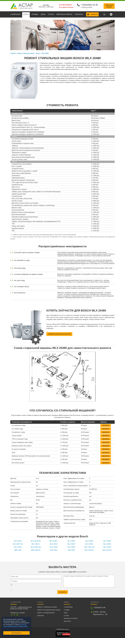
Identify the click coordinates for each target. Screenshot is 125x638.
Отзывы (35, 14)
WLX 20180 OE (36, 541)
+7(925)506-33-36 (89, 5)
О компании (15, 14)
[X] (17, 615)
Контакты (79, 14)
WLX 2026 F (54, 541)
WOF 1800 (53, 550)
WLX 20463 (107, 544)
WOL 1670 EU (107, 550)
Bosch (38, 53)
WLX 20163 (18, 541)
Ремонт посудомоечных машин (48, 610)
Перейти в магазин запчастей (59, 334)
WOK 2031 (71, 550)
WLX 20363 (89, 541)
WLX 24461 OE (89, 547)
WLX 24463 (107, 547)
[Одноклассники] (14, 615)
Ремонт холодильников (45, 612)
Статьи (51, 14)
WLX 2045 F (71, 544)
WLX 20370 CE (18, 544)
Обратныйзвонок (109, 6)
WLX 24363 (53, 547)
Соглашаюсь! (16, 633)
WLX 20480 (45, 53)
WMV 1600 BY (36, 550)
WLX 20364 (107, 541)
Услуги (26, 14)
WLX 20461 (89, 544)
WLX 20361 (71, 541)
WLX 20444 (53, 544)
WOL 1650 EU (89, 550)
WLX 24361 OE (36, 547)
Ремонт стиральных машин (25, 53)
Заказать (105, 425)
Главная (12, 53)
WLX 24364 (71, 547)
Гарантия (40, 615)
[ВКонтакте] (11, 615)
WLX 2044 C (36, 544)
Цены (43, 14)
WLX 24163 (18, 547)
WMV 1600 (18, 550)
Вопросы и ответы (64, 14)
